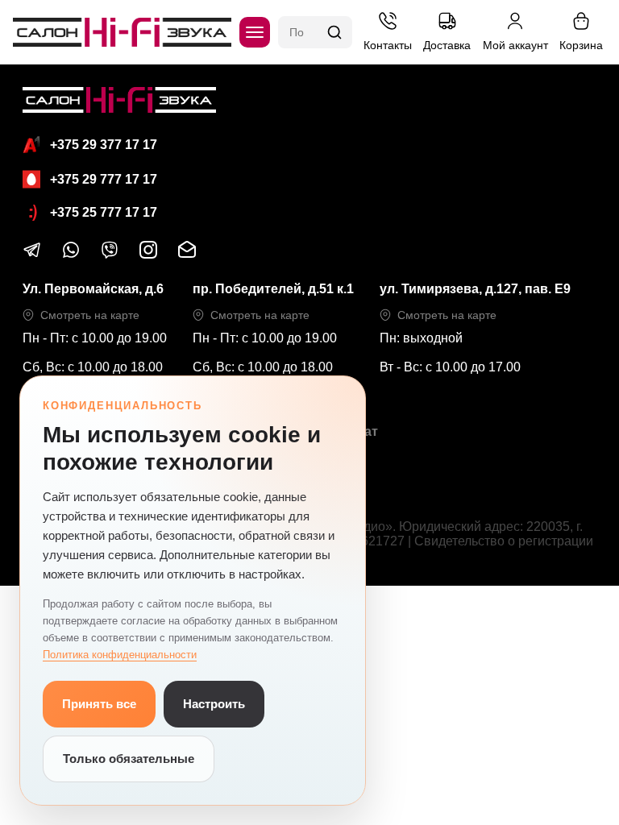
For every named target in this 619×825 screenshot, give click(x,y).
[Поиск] (334, 32)
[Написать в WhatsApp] (71, 255)
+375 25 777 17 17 (103, 212)
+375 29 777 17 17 (103, 179)
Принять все (99, 704)
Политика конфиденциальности (120, 655)
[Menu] (254, 32)
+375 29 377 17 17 (103, 144)
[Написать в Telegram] (32, 255)
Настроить (214, 704)
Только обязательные (128, 758)
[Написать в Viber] (109, 255)
